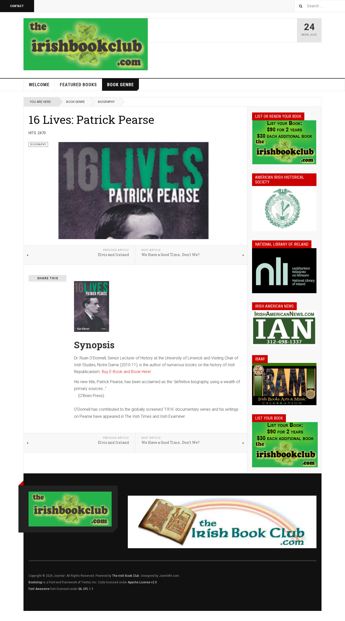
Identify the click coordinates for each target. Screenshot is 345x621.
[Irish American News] (284, 328)
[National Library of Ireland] (284, 270)
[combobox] (319, 6)
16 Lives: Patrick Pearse (91, 119)
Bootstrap (35, 582)
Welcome (39, 84)
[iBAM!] (284, 384)
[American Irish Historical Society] (284, 208)
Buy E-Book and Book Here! (126, 371)
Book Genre (120, 84)
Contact (17, 6)
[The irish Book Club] (85, 44)
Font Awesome (39, 589)
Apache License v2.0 (142, 582)
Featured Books (78, 84)
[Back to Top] (5, 616)
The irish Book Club (125, 576)
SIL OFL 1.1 (85, 589)
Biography (106, 102)
